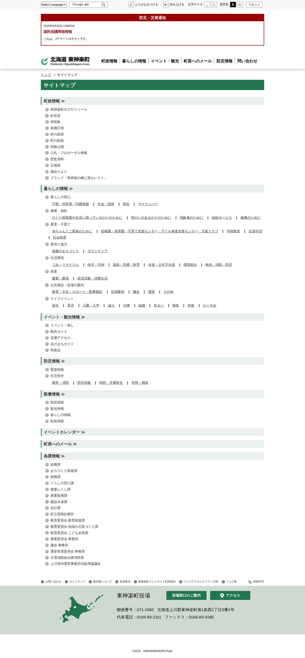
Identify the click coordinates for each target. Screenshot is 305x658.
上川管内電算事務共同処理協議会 (75, 564)
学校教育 (233, 231)
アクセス (233, 595)
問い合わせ (247, 61)
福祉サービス (222, 217)
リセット (254, 4)
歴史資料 (57, 159)
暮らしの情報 (134, 61)
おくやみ (209, 305)
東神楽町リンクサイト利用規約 (157, 581)
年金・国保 (106, 204)
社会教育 (59, 237)
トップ (46, 75)
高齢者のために (191, 217)
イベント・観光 (165, 61)
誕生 (55, 305)
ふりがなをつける (146, 4)
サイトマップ (77, 581)
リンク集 (231, 581)
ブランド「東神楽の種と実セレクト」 (78, 178)
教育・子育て (60, 224)
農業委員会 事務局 (64, 539)
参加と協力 (58, 244)
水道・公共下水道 (161, 265)
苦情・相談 (140, 383)
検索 (103, 4)
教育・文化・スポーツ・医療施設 (77, 292)
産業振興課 (58, 495)
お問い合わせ (53, 581)
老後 (191, 305)
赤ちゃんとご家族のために (72, 231)
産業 (53, 271)
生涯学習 (255, 231)
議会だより (58, 171)
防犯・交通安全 (111, 383)
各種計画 (57, 128)
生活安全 (57, 376)
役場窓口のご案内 (186, 595)
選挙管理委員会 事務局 (67, 551)
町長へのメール (198, 61)
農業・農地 (60, 278)
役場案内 (117, 292)
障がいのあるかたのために (151, 217)
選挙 (151, 292)
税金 (126, 204)
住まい (159, 305)
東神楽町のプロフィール (68, 109)
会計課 (55, 508)
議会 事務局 (59, 545)
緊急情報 (57, 369)
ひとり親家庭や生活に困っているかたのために (87, 217)
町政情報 (109, 61)
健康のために (250, 217)
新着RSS (258, 581)
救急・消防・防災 (218, 265)
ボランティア (98, 251)
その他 (168, 292)
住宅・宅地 (96, 265)
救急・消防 (60, 383)
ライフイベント (62, 299)
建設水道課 (58, 502)
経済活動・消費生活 (92, 278)
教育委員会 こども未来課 (69, 533)
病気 (175, 305)
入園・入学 (91, 305)
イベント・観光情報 (62, 317)
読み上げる (177, 4)
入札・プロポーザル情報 (68, 153)
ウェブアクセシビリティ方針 (201, 581)
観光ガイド (58, 331)
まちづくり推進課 (63, 471)
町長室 (55, 116)
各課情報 (52, 456)
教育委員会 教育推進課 (67, 520)
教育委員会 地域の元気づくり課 (74, 526)
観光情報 (57, 408)
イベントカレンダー (62, 432)
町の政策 (57, 134)
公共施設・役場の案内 (67, 285)
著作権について (102, 581)
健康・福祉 (58, 210)
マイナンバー (148, 204)
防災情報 (225, 61)
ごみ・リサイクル (65, 265)
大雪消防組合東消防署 (67, 557)
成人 (111, 305)
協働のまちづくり (65, 251)
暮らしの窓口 (60, 197)
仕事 (126, 305)
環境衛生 (190, 265)
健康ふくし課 (60, 489)
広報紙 (55, 165)
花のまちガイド (62, 344)
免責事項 (125, 581)
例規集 (55, 122)
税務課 (55, 477)
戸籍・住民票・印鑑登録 (70, 204)
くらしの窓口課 (62, 483)
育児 (70, 305)
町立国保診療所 (62, 514)
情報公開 (57, 147)
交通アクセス (60, 338)
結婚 (141, 305)
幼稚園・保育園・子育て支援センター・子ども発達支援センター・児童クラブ (159, 231)
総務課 (55, 464)
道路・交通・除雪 (126, 265)
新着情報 (52, 394)
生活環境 (57, 258)
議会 (136, 292)
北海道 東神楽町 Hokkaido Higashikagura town (65, 61)
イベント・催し (62, 325)
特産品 (55, 350)
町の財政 (57, 140)
